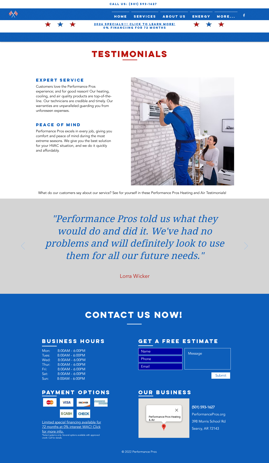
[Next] (246, 246)
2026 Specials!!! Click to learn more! (134, 24)
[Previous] (23, 246)
